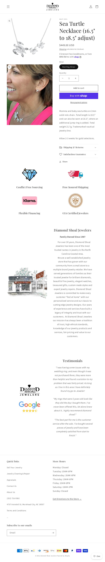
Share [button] (65, 161)
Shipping (62, 49)
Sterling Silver (68, 67)
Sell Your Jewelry (14, 467)
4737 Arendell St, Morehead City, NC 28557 (25, 504)
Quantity (62, 73)
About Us (11, 492)
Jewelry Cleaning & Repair (18, 473)
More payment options (78, 102)
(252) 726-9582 (13, 498)
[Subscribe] (53, 533)
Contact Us (12, 486)
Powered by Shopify (63, 556)
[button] (8, 7)
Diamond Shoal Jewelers (48, 556)
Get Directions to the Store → (67, 498)
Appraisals (11, 480)
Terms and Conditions (16, 510)
